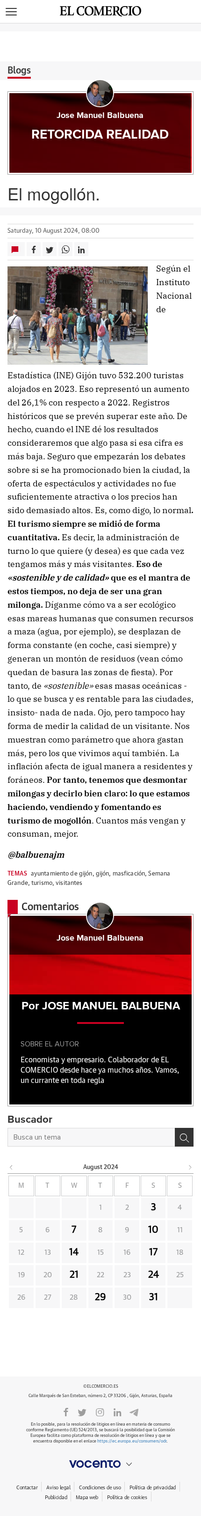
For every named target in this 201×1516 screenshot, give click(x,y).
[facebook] (66, 1411)
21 (74, 1275)
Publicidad (56, 1497)
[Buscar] (184, 1137)
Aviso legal (58, 1487)
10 (153, 1230)
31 (153, 1297)
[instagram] (100, 1411)
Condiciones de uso (100, 1487)
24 (153, 1275)
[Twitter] (82, 1411)
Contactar (26, 1487)
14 (74, 1252)
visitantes (69, 883)
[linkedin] (117, 1411)
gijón (102, 874)
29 (100, 1297)
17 (153, 1252)
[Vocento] (100, 1464)
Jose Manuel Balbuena (100, 115)
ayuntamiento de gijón (62, 874)
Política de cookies (127, 1497)
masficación (129, 874)
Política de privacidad (152, 1487)
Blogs (19, 70)
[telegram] (133, 1411)
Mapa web (87, 1497)
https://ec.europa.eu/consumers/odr (131, 1441)
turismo (41, 883)
